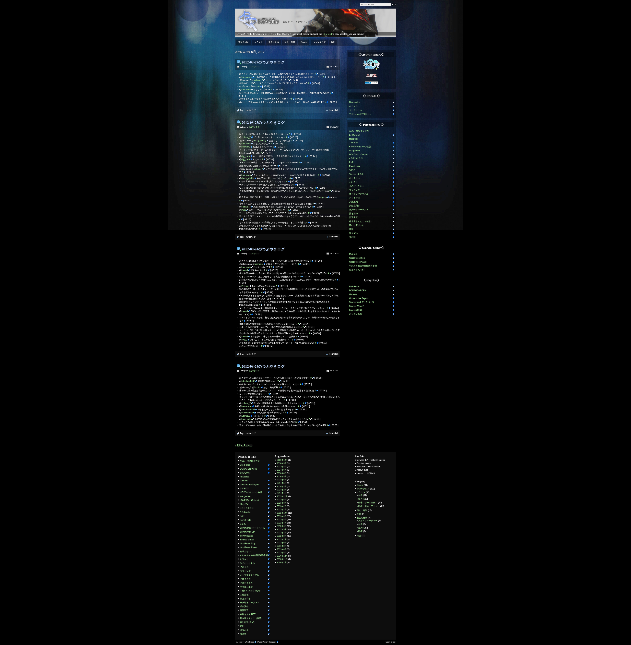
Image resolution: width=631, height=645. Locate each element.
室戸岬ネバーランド (358, 209)
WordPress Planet (357, 262)
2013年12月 (282, 496)
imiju (243, 210)
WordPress (249, 642)
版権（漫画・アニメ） (369, 506)
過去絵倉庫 (273, 42)
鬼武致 (352, 237)
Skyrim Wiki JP (356, 306)
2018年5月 (282, 463)
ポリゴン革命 (355, 314)
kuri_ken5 (246, 89)
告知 (359, 514)
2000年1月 (282, 562)
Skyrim (304, 42)
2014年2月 (282, 490)
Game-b (353, 294)
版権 (360, 531)
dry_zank (245, 156)
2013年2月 (282, 506)
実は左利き (354, 205)
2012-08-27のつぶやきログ (263, 62)
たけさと (353, 182)
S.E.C (352, 170)
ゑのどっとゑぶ (356, 186)
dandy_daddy (260, 140)
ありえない (354, 178)
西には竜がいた (356, 225)
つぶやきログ (319, 42)
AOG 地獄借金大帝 (359, 131)
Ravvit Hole (354, 166)
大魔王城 (353, 201)
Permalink (334, 110)
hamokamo (246, 406)
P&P (351, 162)
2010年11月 (282, 559)
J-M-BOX (353, 142)
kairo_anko (246, 419)
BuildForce (354, 286)
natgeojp (323, 197)
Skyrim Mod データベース (361, 302)
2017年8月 (282, 467)
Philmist (245, 286)
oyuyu (244, 340)
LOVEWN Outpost (358, 154)
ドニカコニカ (355, 110)
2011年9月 (282, 543)
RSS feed (327, 34)
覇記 (351, 229)
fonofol (244, 270)
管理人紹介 (243, 42)
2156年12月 (282, 460)
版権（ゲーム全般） (367, 502)
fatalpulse (353, 139)
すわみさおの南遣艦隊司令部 (363, 266)
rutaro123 (245, 416)
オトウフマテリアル (358, 194)
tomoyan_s (246, 77)
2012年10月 (282, 513)
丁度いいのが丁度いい (360, 114)
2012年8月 (282, 520)
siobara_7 (258, 80)
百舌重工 (353, 217)
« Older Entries (243, 445)
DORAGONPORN (357, 290)
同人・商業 (289, 42)
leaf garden (354, 150)
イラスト (258, 42)
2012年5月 (282, 529)
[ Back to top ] (390, 642)
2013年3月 (282, 503)
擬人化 (361, 499)
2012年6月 (282, 526)
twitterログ (251, 110)
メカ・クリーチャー (367, 520)
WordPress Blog (357, 258)
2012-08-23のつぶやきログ (263, 366)
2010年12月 (282, 556)
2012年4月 (282, 533)
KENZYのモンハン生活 (360, 146)
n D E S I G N (355, 158)
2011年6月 (282, 549)
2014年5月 (282, 483)
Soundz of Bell (356, 174)
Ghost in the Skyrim (358, 298)
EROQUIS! (354, 135)
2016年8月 (282, 473)
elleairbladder (247, 412)
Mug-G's (353, 254)
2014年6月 (282, 480)
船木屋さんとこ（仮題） (361, 221)
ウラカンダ (354, 190)
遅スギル (353, 233)
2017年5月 (282, 470)
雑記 (333, 42)
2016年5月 (282, 476)
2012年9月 (282, 516)
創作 (360, 495)
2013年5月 (282, 500)
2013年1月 (282, 510)
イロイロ (353, 106)
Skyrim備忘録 (355, 310)
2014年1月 (282, 493)
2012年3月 (282, 536)
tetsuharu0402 (248, 381)
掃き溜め (353, 213)
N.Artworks (354, 102)
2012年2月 (282, 539)
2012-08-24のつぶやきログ (263, 249)
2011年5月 (282, 553)
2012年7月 (282, 523)
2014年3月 (282, 486)
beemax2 (245, 147)
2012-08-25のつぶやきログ (263, 122)
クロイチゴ (354, 197)
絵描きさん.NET (357, 269)
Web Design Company (267, 642)
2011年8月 (282, 546)
